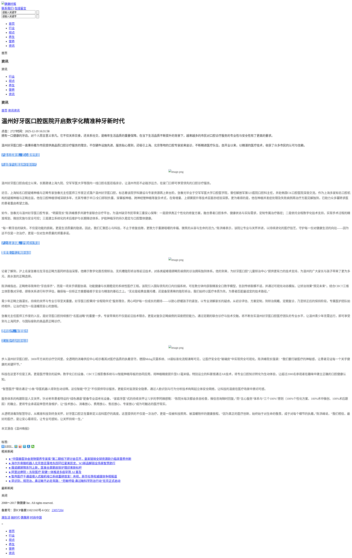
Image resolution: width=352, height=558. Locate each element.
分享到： (9, 446)
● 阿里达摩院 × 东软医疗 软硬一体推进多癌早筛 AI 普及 (45, 472)
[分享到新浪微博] (20, 446)
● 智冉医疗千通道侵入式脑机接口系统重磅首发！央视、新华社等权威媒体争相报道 (63, 476)
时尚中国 (36, 517)
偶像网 (25, 517)
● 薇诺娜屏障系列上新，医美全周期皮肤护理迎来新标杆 (45, 467)
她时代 (15, 517)
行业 (12, 28)
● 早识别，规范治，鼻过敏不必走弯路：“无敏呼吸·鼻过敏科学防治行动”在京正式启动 (64, 480)
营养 (12, 41)
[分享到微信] (32, 446)
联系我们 (7, 8)
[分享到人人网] (28, 446)
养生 (12, 37)
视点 (12, 32)
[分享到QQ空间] (16, 446)
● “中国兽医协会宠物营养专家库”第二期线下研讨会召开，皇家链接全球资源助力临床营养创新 (70, 458)
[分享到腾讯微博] (24, 446)
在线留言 (20, 8)
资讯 (12, 45)
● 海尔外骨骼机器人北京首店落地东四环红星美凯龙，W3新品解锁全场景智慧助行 (62, 463)
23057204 (57, 510)
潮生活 (5, 517)
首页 (12, 23)
